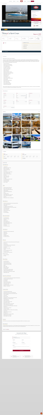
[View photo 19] (26, 145)
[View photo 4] (35, 116)
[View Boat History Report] (36, 26)
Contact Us (32, 1)
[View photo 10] (16, 130)
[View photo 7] (26, 123)
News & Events (28, 1)
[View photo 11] (26, 130)
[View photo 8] (35, 123)
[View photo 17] (7, 145)
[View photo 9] (7, 130)
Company (25, 1)
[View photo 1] (7, 116)
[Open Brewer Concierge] (41, 413)
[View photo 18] (16, 145)
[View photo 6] (16, 123)
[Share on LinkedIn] (37, 3)
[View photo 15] (26, 138)
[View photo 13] (7, 138)
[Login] (34, 1)
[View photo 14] (16, 138)
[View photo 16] (35, 138)
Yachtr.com (7, 329)
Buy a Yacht (10, 1)
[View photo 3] (26, 116)
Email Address (14, 342)
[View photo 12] (35, 130)
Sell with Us (14, 1)
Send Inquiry (22, 350)
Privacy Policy (23, 352)
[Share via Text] (39, 3)
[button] (3, 12)
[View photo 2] (16, 116)
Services (17, 1)
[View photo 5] (7, 123)
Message (13, 345)
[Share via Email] (40, 3)
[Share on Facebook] (36, 3)
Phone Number (23, 342)
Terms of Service (27, 352)
